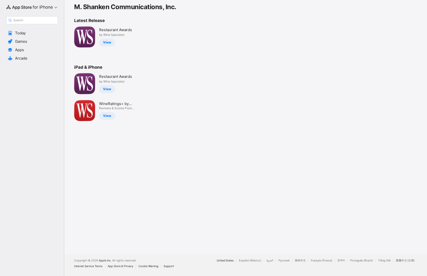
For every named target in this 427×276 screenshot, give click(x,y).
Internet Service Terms (88, 266)
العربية (269, 260)
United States (225, 260)
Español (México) (250, 260)
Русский (284, 260)
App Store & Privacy (120, 266)
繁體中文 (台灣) (405, 260)
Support (169, 266)
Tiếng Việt (384, 260)
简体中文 (300, 260)
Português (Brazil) (361, 260)
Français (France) (321, 260)
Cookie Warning (148, 266)
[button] (32, 33)
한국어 (341, 260)
